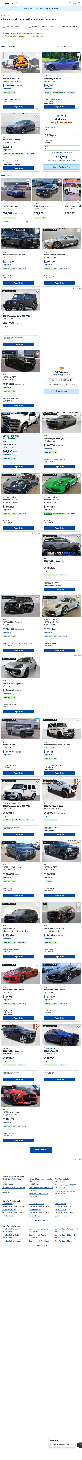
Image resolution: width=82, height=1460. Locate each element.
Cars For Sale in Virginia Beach (66, 1229)
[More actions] (36, 107)
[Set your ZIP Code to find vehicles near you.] (55, 19)
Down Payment (49, 140)
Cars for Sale (5, 16)
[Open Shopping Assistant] (79, 1445)
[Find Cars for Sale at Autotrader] (11, 3)
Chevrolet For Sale (9, 1210)
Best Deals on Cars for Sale (65, 1191)
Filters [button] (34, 27)
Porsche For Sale (35, 1210)
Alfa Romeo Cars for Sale (38, 1194)
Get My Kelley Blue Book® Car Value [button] (61, 152)
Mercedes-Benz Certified (13, 803)
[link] (71, 92)
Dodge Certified (51, 76)
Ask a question (61, 391)
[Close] (72, 1440)
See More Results (41, 1149)
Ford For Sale (7, 1204)
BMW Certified (50, 1048)
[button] (69, 3)
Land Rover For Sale (36, 1204)
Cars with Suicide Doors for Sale (41, 1188)
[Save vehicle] (37, 54)
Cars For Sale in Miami (11, 1229)
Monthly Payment (50, 127)
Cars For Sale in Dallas (11, 1235)
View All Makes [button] (39, 1220)
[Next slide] (78, 202)
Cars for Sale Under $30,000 (65, 1185)
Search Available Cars (61, 167)
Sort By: (60, 46)
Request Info (18, 107)
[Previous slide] (4, 202)
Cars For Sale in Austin (37, 1235)
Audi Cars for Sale (62, 1179)
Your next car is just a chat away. (41, 9)
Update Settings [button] (70, 160)
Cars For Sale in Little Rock (65, 1235)
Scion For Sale (60, 1210)
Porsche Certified (10, 497)
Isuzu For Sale (60, 1204)
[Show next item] (36, 422)
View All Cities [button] (39, 1246)
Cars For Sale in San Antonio (39, 1229)
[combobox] (13, 26)
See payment (7, 88)
